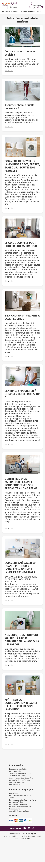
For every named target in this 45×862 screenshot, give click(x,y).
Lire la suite (9, 71)
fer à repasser (29, 430)
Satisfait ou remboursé (17, 776)
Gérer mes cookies (10, 836)
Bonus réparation (15, 771)
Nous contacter (14, 785)
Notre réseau (13, 793)
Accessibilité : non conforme (19, 811)
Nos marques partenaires (18, 804)
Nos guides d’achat (16, 802)
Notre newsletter (15, 809)
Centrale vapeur (12, 430)
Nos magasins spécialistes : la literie (22, 800)
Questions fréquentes (17, 783)
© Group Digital (14, 834)
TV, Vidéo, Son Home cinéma (31, 12)
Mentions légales (29, 834)
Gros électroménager (10, 12)
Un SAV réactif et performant (19, 780)
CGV (16, 839)
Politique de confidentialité (31, 836)
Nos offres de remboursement (20, 807)
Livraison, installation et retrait (20, 774)
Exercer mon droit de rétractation (21, 778)
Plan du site (25, 839)
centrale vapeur (12, 428)
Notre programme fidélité (18, 769)
